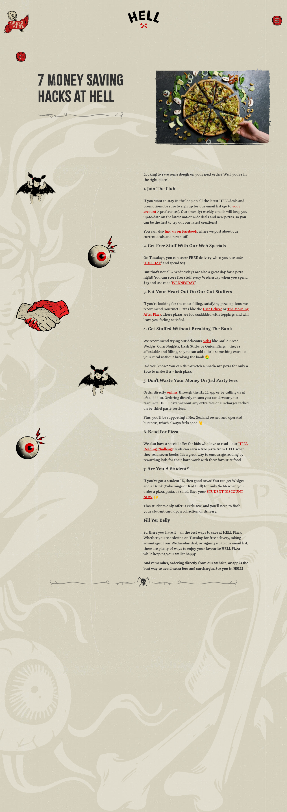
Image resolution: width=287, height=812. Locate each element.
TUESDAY (152, 263)
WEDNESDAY (183, 283)
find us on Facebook (181, 231)
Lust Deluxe (212, 309)
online (172, 392)
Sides (207, 341)
